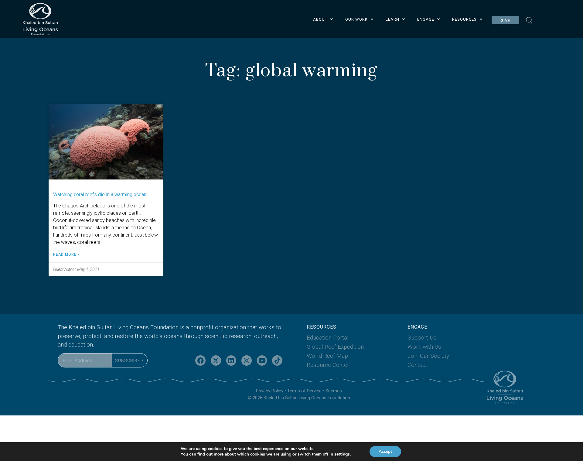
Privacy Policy (269, 391)
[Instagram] (246, 360)
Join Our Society (428, 355)
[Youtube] (262, 360)
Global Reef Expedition (335, 346)
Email (63, 349)
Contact (417, 364)
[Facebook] (200, 360)
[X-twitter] (216, 360)
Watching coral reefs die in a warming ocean (99, 194)
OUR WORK (356, 19)
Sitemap (334, 391)
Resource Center (328, 364)
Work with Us (424, 346)
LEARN (392, 19)
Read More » (66, 254)
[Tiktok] (277, 360)
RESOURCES (464, 19)
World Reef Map (327, 355)
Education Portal (328, 337)
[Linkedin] (231, 360)
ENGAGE (425, 19)
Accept (385, 451)
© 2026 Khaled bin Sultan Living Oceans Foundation (299, 398)
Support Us (421, 337)
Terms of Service (304, 391)
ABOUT (320, 19)
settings (342, 454)
